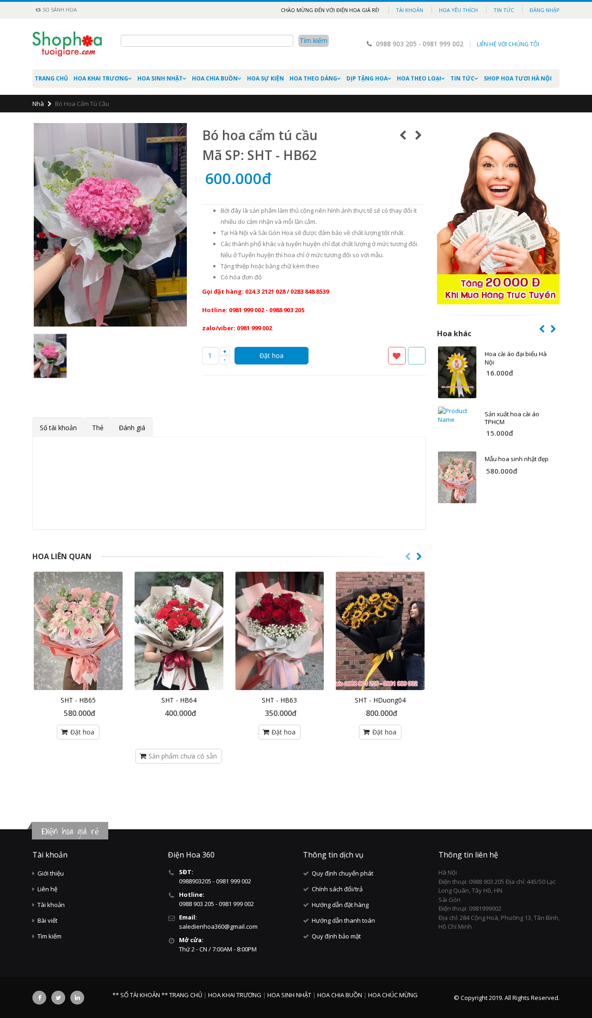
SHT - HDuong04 (380, 700)
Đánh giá (132, 427)
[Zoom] (181, 320)
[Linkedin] (77, 998)
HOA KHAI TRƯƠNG (101, 78)
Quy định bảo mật (336, 936)
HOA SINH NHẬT (160, 78)
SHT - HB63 (279, 700)
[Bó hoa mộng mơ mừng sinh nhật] (279, 631)
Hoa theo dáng (313, 78)
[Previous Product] (403, 135)
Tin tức (503, 9)
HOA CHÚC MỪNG (393, 995)
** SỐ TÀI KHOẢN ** (140, 995)
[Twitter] (58, 998)
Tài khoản (409, 9)
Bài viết (47, 920)
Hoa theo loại (419, 78)
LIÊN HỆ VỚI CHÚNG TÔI (508, 44)
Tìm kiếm (49, 936)
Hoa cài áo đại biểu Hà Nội (516, 358)
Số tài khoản (58, 427)
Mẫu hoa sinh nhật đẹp (517, 459)
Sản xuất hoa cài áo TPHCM (512, 418)
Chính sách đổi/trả (337, 889)
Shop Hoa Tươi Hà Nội (518, 78)
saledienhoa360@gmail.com (218, 926)
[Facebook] (39, 998)
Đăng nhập (545, 9)
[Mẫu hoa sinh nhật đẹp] (78, 631)
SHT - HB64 (179, 700)
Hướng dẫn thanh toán (343, 920)
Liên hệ (47, 889)
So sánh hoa (59, 9)
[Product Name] (457, 372)
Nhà (38, 103)
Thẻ (98, 427)
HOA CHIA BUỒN (215, 78)
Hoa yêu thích (458, 9)
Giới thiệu (50, 873)
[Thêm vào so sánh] (417, 355)
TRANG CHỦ (186, 995)
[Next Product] (419, 135)
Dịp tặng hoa (367, 78)
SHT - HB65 (78, 700)
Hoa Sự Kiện (265, 78)
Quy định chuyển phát (342, 873)
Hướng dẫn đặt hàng (340, 905)
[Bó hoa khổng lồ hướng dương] (380, 631)
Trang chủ (51, 78)
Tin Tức (462, 78)
